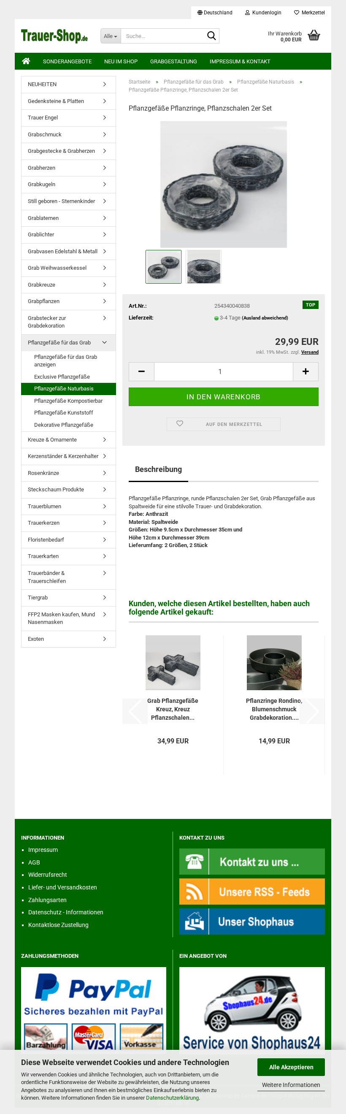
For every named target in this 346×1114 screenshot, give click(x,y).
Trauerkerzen (43, 523)
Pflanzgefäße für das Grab (59, 342)
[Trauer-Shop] (54, 36)
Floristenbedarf (46, 540)
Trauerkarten (43, 556)
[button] (215, 12)
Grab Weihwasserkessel (57, 268)
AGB (34, 862)
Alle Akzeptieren (291, 1067)
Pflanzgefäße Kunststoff (63, 412)
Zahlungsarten (47, 900)
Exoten (36, 639)
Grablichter (41, 234)
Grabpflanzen (43, 301)
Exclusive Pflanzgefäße (62, 377)
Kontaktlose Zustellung (58, 925)
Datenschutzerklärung (172, 1098)
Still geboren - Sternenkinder (61, 201)
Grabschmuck (45, 134)
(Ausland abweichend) (265, 318)
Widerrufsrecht (47, 874)
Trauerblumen (44, 506)
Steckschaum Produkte (56, 489)
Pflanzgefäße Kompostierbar (68, 401)
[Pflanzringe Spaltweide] (223, 184)
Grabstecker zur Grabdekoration (47, 322)
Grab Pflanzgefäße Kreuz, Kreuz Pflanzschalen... (172, 709)
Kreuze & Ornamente (52, 439)
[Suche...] (211, 36)
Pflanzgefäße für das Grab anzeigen (65, 361)
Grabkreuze (41, 285)
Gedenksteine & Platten (56, 101)
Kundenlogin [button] (265, 13)
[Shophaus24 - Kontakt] (252, 861)
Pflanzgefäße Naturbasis (64, 388)
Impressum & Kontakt (240, 61)
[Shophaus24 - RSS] (252, 891)
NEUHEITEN (42, 84)
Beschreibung (158, 469)
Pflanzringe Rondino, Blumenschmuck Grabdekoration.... (274, 709)
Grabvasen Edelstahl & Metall (62, 251)
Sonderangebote (67, 61)
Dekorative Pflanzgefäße (63, 425)
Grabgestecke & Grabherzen (61, 151)
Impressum (43, 849)
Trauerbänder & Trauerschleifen (47, 577)
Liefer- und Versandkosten (62, 887)
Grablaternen (43, 218)
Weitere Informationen (291, 1084)
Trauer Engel (43, 117)
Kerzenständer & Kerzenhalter (63, 456)
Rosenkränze (43, 473)
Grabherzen (41, 168)
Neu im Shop (121, 61)
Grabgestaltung (173, 61)
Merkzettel (312, 13)
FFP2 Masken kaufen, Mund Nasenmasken (61, 618)
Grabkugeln (41, 184)
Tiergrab (38, 597)
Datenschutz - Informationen (65, 912)
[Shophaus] (252, 921)
